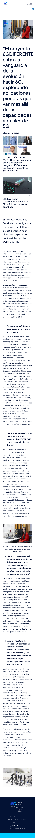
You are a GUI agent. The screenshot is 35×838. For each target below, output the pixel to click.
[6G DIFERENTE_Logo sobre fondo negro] (13, 802)
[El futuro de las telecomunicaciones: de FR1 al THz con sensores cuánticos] (17, 186)
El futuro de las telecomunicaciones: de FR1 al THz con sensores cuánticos (15, 202)
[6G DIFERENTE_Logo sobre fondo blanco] (6, 3)
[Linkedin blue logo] (33, 9)
